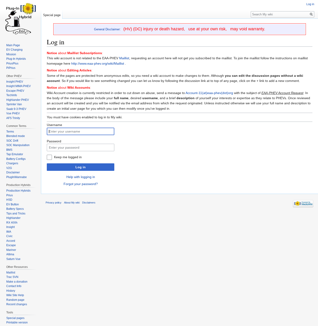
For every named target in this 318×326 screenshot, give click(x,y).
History (10, 290)
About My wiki (72, 202)
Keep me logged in (68, 157)
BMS (9, 149)
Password (54, 141)
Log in (80, 167)
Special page (52, 15)
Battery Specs (15, 208)
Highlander (13, 218)
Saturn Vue (13, 259)
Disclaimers (88, 202)
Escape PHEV (15, 90)
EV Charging (14, 49)
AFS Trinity (13, 118)
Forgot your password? (81, 184)
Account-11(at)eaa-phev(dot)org (209, 93)
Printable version (17, 322)
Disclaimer (13, 172)
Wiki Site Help (15, 295)
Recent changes (16, 304)
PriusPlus (12, 63)
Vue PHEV (13, 113)
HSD (9, 199)
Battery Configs (16, 159)
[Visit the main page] (20, 18)
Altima (10, 254)
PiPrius (10, 68)
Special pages (15, 318)
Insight (10, 227)
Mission (11, 54)
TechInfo (11, 95)
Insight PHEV (14, 81)
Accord (10, 240)
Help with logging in (80, 177)
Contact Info (13, 286)
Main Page (13, 45)
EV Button (12, 204)
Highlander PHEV (17, 100)
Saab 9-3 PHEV (16, 109)
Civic (9, 236)
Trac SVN (12, 277)
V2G (9, 168)
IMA (8, 231)
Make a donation (16, 281)
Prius (9, 195)
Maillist (124, 58)
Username (54, 125)
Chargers (12, 163)
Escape (11, 245)
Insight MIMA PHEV (18, 86)
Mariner (11, 250)
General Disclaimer (107, 29)
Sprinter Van (14, 104)
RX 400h (11, 222)
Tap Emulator (14, 154)
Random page (15, 299)
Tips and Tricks (15, 213)
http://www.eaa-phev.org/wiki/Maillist (97, 63)
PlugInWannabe (16, 177)
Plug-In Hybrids (16, 58)
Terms (10, 131)
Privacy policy (53, 202)
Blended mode (15, 136)
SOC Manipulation (18, 145)
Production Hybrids (18, 190)
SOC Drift (12, 140)
